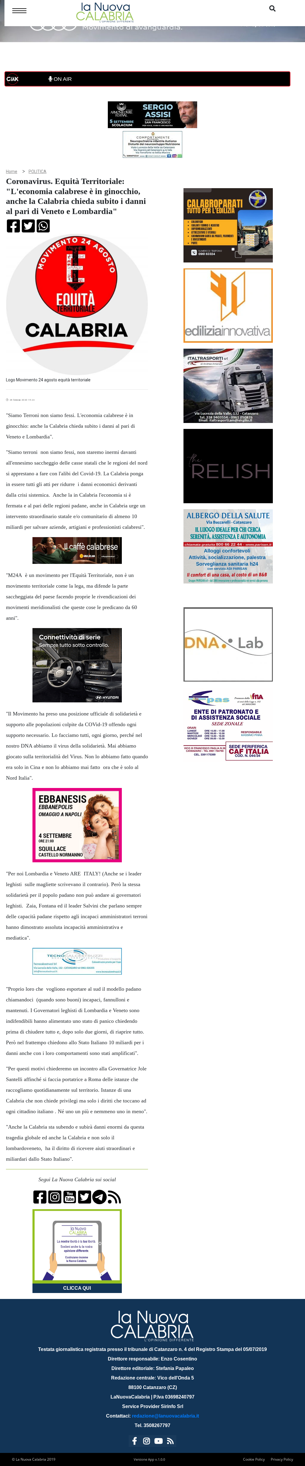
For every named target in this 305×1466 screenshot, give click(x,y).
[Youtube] (158, 1442)
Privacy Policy (282, 1459)
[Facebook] (135, 1442)
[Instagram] (146, 1442)
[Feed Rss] (170, 1442)
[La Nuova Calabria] (105, 11)
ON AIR (62, 79)
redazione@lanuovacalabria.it (165, 1415)
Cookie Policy (254, 1459)
